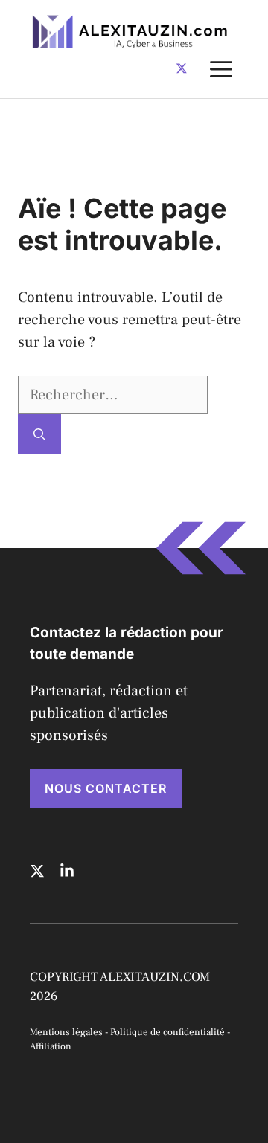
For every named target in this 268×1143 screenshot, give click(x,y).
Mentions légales (66, 1032)
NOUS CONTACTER (106, 788)
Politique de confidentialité (167, 1032)
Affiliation (50, 1046)
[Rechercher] (39, 434)
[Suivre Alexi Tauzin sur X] (181, 68)
